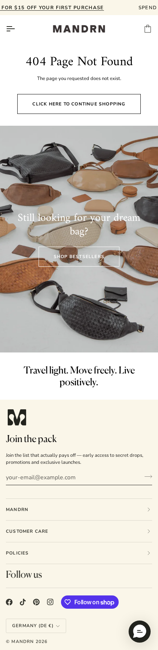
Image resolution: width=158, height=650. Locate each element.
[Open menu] (17, 28)
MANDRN (22, 641)
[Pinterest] (36, 602)
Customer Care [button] (27, 531)
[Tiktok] (23, 602)
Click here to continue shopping (78, 104)
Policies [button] (17, 553)
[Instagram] (50, 602)
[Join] (146, 477)
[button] (140, 632)
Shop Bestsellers (79, 257)
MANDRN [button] (17, 509)
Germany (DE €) (33, 626)
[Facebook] (9, 602)
